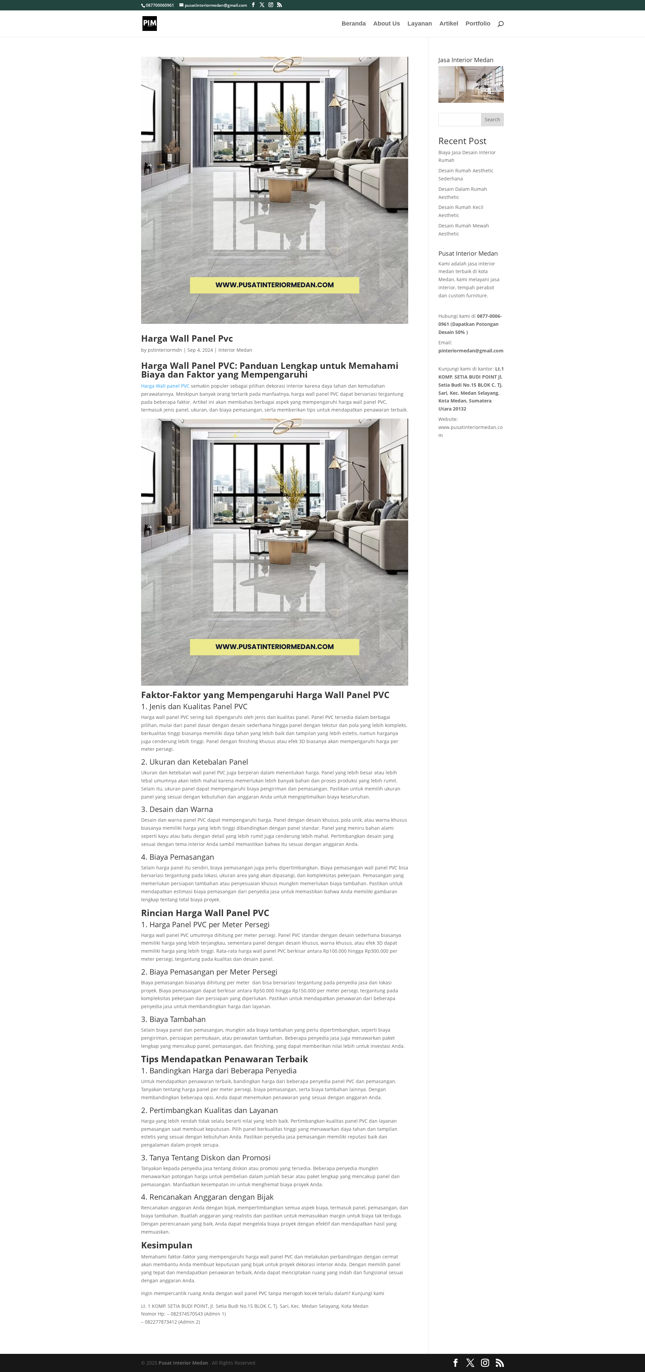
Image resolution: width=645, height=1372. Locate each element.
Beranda (354, 24)
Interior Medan (235, 350)
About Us (386, 24)
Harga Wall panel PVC (165, 386)
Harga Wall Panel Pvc (187, 338)
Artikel (448, 24)
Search (492, 119)
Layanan (419, 24)
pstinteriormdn (165, 350)
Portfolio (478, 24)
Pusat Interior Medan (183, 1363)
